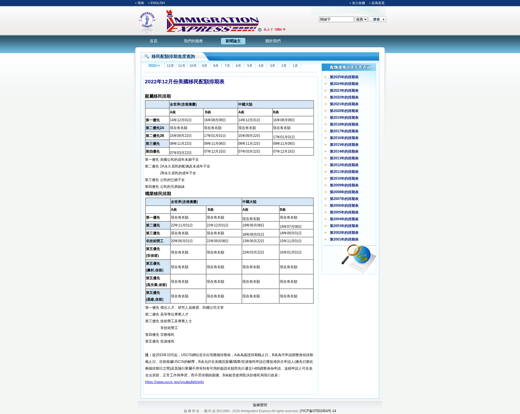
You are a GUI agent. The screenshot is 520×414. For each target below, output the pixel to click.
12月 (170, 66)
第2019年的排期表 (344, 118)
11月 (181, 66)
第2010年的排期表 (344, 178)
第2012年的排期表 (344, 165)
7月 (227, 66)
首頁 (153, 41)
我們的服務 (193, 41)
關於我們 (273, 41)
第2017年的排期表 (344, 131)
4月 (261, 66)
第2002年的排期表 (344, 233)
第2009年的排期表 (344, 185)
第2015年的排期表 (344, 145)
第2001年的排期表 (344, 239)
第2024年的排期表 (344, 84)
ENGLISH (158, 3)
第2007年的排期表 (344, 199)
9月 (204, 66)
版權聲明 (260, 405)
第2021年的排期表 (344, 104)
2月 (284, 66)
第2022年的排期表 (344, 97)
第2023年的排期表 (344, 90)
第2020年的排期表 (344, 111)
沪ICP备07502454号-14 (318, 411)
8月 (216, 66)
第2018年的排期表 (344, 124)
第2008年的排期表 (344, 192)
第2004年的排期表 (344, 219)
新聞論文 (233, 41)
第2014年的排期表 (344, 151)
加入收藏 (358, 3)
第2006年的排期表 (344, 205)
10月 (193, 66)
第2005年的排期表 (344, 212)
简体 (141, 3)
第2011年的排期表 (344, 172)
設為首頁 (378, 3)
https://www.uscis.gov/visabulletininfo (174, 382)
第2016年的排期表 (344, 138)
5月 (249, 66)
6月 (238, 66)
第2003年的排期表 (344, 226)
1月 (295, 66)
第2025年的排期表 (344, 77)
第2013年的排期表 (344, 158)
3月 (272, 66)
